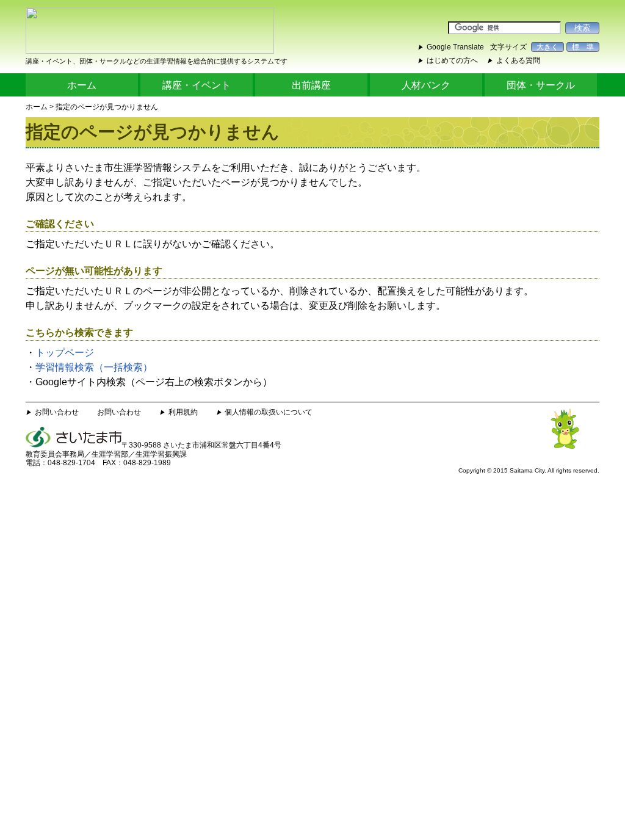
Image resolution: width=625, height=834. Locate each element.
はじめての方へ (452, 60)
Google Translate (455, 47)
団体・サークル (541, 85)
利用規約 (183, 412)
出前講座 (311, 85)
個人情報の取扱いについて (268, 412)
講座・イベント (196, 85)
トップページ (64, 352)
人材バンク (426, 85)
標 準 (583, 47)
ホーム (81, 85)
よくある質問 (518, 60)
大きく (547, 47)
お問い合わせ (57, 412)
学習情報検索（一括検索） (94, 367)
